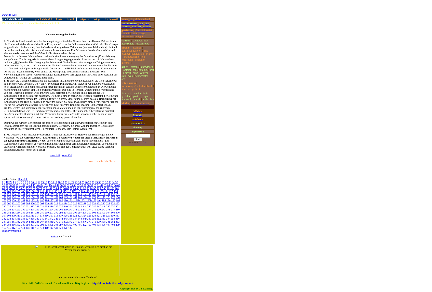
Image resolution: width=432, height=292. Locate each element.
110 (42, 191)
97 (101, 188)
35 (116, 182)
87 (67, 188)
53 (71, 185)
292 (56, 212)
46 (37, 185)
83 (54, 188)
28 (93, 182)
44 (30, 185)
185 (42, 200)
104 (14, 191)
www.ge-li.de (9, 14)
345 (66, 218)
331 (117, 215)
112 (51, 191)
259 (37, 209)
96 (98, 188)
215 (70, 203)
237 (56, 206)
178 (9, 200)
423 (56, 227)
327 (99, 215)
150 (113, 194)
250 (113, 206)
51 (64, 185)
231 (28, 206)
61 (98, 185)
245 (89, 206)
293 (61, 212)
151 (118, 194)
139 (61, 194)
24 (79, 182)
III (7, 182)
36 (3, 185)
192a (83, 200)
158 (33, 197)
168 (80, 197)
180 (18, 200)
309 (14, 215)
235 (47, 206)
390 (28, 224)
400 (75, 224)
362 (18, 221)
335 (18, 218)
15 (49, 182)
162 (51, 197)
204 (28, 203)
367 (42, 221)
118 (78, 191)
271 (75, 209)
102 (4, 191)
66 (115, 185)
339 (37, 218)
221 (99, 203)
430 (70, 227)
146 (94, 194)
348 (80, 218)
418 (42, 227)
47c (50, 185)
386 (14, 224)
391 (33, 224)
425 (65, 227)
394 (47, 224)
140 (66, 194)
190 (66, 200)
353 (103, 218)
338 (33, 218)
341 (47, 218)
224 (113, 203)
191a (71, 200)
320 (65, 215)
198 (118, 200)
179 (14, 200)
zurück (54, 236)
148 (103, 194)
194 (99, 200)
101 (117, 188)
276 (99, 209)
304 (108, 212)
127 (4, 194)
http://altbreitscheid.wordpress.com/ (112, 283)
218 (84, 203)
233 (37, 206)
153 (9, 197)
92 (84, 188)
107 (28, 191)
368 (47, 221)
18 (59, 182)
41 (20, 185)
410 (4, 227)
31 (103, 182)
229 (18, 206)
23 (76, 182)
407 (108, 224)
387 (18, 224)
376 (85, 221)
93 (88, 188)
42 (23, 185)
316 (47, 215)
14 (45, 182)
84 (57, 188)
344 (61, 218)
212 (56, 203)
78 (37, 188)
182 (28, 200)
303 (103, 212)
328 (103, 215)
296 (75, 212)
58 (88, 185)
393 (42, 224)
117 (74, 191)
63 (105, 185)
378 (94, 221)
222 (103, 203)
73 (20, 188)
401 (80, 224)
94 (91, 188)
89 (74, 188)
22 (72, 182)
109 (37, 191)
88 (71, 188)
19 (62, 182)
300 (89, 212)
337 (28, 218)
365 (33, 221)
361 (14, 221)
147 (99, 194)
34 (113, 182)
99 (108, 188)
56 (81, 185)
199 (4, 203)
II (4, 182)
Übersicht (23, 179)
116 (69, 191)
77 (34, 188)
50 (61, 185)
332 (4, 218)
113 (55, 191)
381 (108, 221)
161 (47, 197)
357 (4, 221)
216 (75, 203)
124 (106, 191)
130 (18, 194)
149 (108, 194)
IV (10, 182)
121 (92, 191)
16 (52, 182)
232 (33, 206)
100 (112, 188)
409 (118, 224)
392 (37, 224)
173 (103, 197)
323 (80, 215)
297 (80, 212)
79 (40, 188)
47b (46, 185)
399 (70, 224)
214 (65, 203)
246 (94, 206)
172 (99, 197)
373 (70, 221)
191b (77, 200)
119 (83, 191)
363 (23, 221)
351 (94, 218)
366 (37, 221)
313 (32, 215)
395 (51, 224)
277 (103, 209)
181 (23, 200)
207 (37, 203)
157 (28, 197)
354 (108, 218)
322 (75, 215)
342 (51, 218)
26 (86, 182)
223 (108, 203)
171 (94, 197)
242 (75, 206)
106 (23, 191)
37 (7, 185)
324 (84, 215)
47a (41, 185)
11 (35, 182)
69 (7, 188)
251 (118, 206)
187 (51, 200)
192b (89, 200)
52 (68, 185)
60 (95, 185)
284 (18, 212)
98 (104, 188)
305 (113, 212)
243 (80, 206)
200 (9, 203)
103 (9, 191)
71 (13, 188)
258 (33, 209)
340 (42, 218)
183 (33, 200)
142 (75, 194)
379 (99, 221)
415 (28, 227)
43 (27, 185)
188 (56, 200)
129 (14, 194)
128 (9, 194)
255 (18, 209)
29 (96, 182)
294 (66, 212)
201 (14, 203)
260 (42, 209)
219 (89, 203)
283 (14, 212)
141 (70, 194)
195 (104, 200)
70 (10, 188)
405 (99, 224)
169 (85, 197)
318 (56, 215)
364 (28, 221)
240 (66, 206)
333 (9, 218)
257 (28, 209)
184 (37, 200)
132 (28, 194)
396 (56, 224)
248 (103, 206)
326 (94, 215)
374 (75, 221)
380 (103, 221)
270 (70, 209)
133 (33, 194)
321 (70, 215)
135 (42, 194)
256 (23, 209)
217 (80, 203)
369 (51, 221)
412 (13, 227)
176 (118, 197)
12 (39, 182)
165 (66, 197)
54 (74, 185)
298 (85, 212)
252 (4, 209)
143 (80, 194)
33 (110, 182)
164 (61, 197)
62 (101, 185)
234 (42, 206)
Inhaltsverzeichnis (11, 230)
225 (117, 203)
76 (30, 188)
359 (9, 221)
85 (61, 188)
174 (108, 197)
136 (47, 194)
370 (56, 221)
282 (9, 212)
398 (66, 224)
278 (108, 209)
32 (106, 182)
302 (99, 212)
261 (47, 209)
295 (70, 212)
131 (23, 194)
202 (18, 203)
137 (51, 194)
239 (61, 206)
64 (108, 185)
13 (42, 182)
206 (33, 203)
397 (61, 224)
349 (85, 218)
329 (108, 215)
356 (118, 218)
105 (18, 191)
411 (9, 227)
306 (118, 212)
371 (61, 221)
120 (87, 191)
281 (4, 212)
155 (18, 197)
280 (118, 209)
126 (116, 191)
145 (89, 194)
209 (47, 203)
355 (113, 218)
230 (23, 206)
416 (32, 227)
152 (4, 197)
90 (77, 188)
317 (51, 215)
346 (70, 218)
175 (113, 197)
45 (34, 185)
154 (14, 197)
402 (85, 224)
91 (81, 188)
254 (14, 209)
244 (85, 206)
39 (13, 185)
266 (61, 209)
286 (28, 212)
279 (113, 209)
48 (54, 185)
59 (91, 185)
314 (37, 215)
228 (14, 206)
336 (23, 218)
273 (85, 209)
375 (80, 221)
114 (60, 191)
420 (51, 227)
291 (51, 212)
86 (64, 188)
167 (75, 197)
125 (111, 191)
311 (23, 215)
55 (78, 185)
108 (33, 191)
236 (51, 206)
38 (10, 185)
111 (46, 191)
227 (9, 206)
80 (44, 188)
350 (89, 218)
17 (56, 182)
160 (42, 197)
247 (99, 206)
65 (112, 185)
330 (113, 215)
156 (23, 197)
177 (4, 200)
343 (56, 218)
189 (61, 200)
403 (89, 224)
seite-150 (67, 155)
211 (51, 203)
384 (4, 224)
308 (9, 215)
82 (50, 188)
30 (99, 182)
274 (89, 209)
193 (94, 200)
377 (89, 221)
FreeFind (142, 142)
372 (66, 221)
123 (102, 191)
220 (94, 203)
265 (56, 209)
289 (42, 212)
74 (23, 188)
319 (61, 215)
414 (23, 227)
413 (18, 227)
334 (14, 218)
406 (103, 224)
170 (89, 197)
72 (17, 188)
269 (66, 209)
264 (51, 209)
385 (9, 224)
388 (23, 224)
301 (94, 212)
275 (94, 209)
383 (118, 221)
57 (85, 185)
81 (47, 188)
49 (58, 185)
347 (75, 218)
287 (33, 212)
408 (113, 224)
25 (83, 182)
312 (28, 215)
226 (4, 206)
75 (27, 188)
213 (61, 203)
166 (70, 197)
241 (70, 206)
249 (108, 206)
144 (85, 194)
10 (32, 182)
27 (89, 182)
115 (64, 191)
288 (37, 212)
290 (47, 212)
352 (99, 218)
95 (94, 188)
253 (9, 209)
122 (97, 191)
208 (42, 203)
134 (37, 194)
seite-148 (55, 155)
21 (69, 182)
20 (66, 182)
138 (56, 194)
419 (47, 227)
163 (56, 197)
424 (61, 227)
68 (3, 188)
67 (118, 185)
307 (4, 215)
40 (17, 185)
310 (18, 215)
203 (23, 203)
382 (113, 221)
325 (89, 215)
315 (42, 215)
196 (108, 200)
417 (37, 227)
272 (80, 209)
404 (94, 224)
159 (37, 197)
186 (47, 200)
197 (113, 200)
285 (23, 212)
